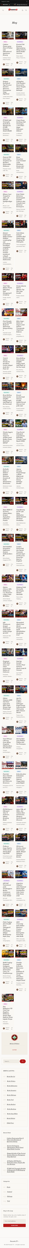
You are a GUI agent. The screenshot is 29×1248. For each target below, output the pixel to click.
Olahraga (9, 1196)
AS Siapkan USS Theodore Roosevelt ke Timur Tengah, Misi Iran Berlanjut (16, 1162)
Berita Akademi (11, 1104)
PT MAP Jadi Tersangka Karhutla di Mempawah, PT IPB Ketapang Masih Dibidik (16, 1170)
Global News (10, 1123)
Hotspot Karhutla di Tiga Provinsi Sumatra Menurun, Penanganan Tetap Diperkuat (16, 1155)
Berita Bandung (11, 1109)
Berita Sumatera (11, 1090)
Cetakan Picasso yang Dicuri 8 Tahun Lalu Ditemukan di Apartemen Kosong (15, 1139)
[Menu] (25, 10)
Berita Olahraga (11, 1095)
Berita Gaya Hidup (12, 1113)
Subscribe (14, 1225)
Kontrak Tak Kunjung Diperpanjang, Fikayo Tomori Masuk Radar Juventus (15, 1147)
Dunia (8, 1187)
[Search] (3, 10)
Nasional (9, 1191)
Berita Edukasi (11, 1118)
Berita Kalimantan (12, 1085)
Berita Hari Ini (11, 1076)
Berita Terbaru (11, 1081)
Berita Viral (10, 1099)
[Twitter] (26, 1)
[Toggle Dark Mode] (22, 10)
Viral (8, 1201)
